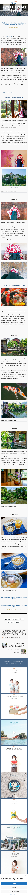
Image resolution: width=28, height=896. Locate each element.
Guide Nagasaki (5, 631)
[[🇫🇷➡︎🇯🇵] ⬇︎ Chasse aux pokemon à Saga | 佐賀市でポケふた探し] (14, 785)
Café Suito (13, 630)
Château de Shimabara (20, 630)
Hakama (10, 631)
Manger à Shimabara (18, 632)
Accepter (14, 883)
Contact (20, 663)
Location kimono (9, 632)
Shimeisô (21, 633)
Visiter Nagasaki (17, 634)
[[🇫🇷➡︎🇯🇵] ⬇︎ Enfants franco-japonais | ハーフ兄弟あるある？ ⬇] (14, 680)
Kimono (3, 632)
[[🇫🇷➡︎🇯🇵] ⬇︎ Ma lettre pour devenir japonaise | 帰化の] (14, 864)
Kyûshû (14, 637)
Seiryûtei (11, 633)
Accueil (4, 14)
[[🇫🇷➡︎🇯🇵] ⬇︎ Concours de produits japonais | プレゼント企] (14, 706)
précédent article (9, 36)
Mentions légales (6, 661)
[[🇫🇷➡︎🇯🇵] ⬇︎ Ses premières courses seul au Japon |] (14, 759)
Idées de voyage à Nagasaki (18, 631)
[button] (26, 875)
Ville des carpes (10, 634)
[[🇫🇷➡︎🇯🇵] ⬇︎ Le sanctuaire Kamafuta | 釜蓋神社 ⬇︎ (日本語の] (14, 732)
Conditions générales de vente (18, 661)
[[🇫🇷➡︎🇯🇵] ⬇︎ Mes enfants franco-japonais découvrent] (14, 811)
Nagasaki (8, 14)
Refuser (14, 887)
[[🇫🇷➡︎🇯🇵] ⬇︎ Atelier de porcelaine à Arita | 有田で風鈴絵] (14, 837)
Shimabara (16, 633)
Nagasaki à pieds (5, 633)
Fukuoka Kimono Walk (8, 92)
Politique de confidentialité (14, 894)
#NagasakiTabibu (6, 630)
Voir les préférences (14, 891)
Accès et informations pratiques (8, 191)
